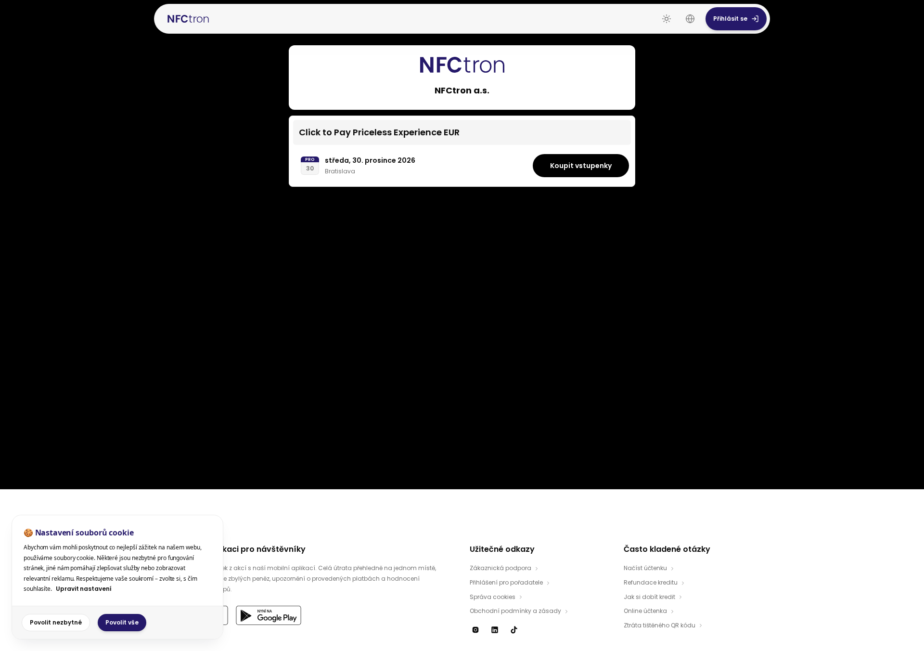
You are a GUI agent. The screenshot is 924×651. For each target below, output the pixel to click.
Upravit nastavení (84, 589)
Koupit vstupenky (581, 165)
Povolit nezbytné (56, 622)
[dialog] (117, 577)
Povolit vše (122, 622)
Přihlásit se (730, 18)
